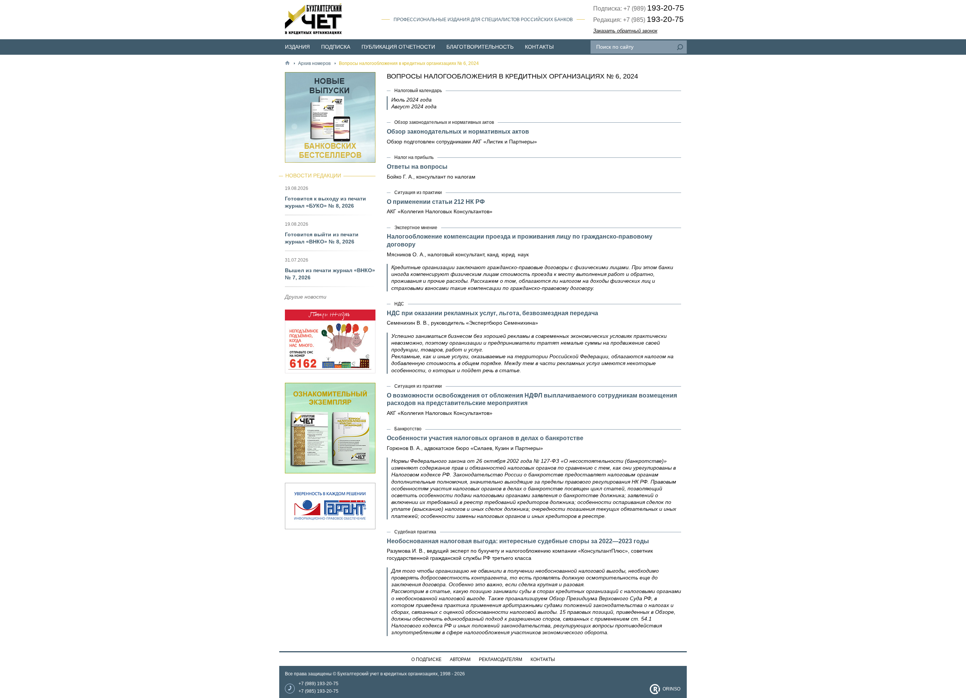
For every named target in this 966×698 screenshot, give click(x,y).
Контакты (539, 47)
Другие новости (305, 297)
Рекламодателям (500, 659)
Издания (297, 47)
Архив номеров (314, 63)
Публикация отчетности (398, 47)
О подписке (426, 659)
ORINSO (671, 689)
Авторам (460, 659)
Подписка (335, 47)
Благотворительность (480, 47)
